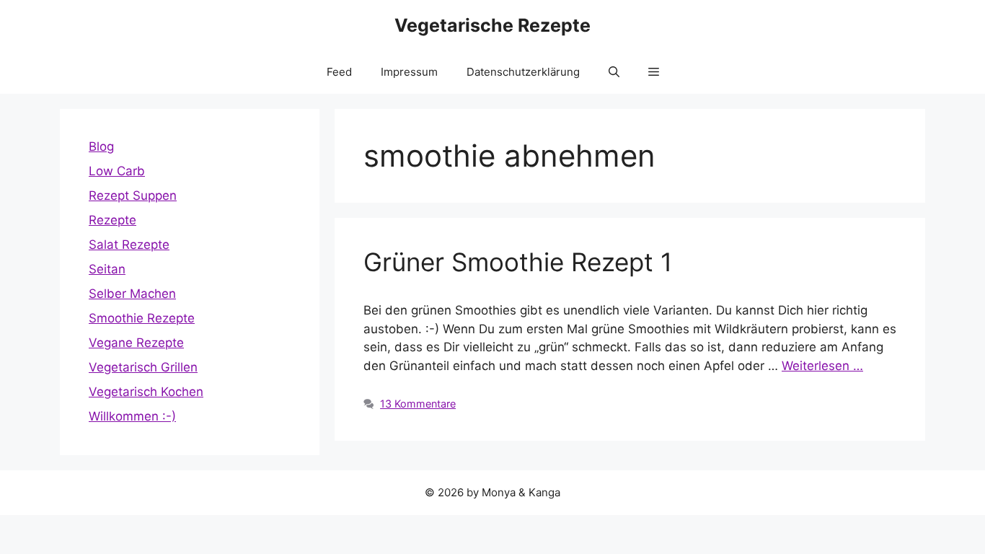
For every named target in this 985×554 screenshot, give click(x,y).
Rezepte (112, 220)
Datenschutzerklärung (523, 72)
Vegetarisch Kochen (146, 391)
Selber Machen (132, 293)
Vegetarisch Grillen (143, 367)
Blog (101, 146)
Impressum (409, 72)
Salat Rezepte (129, 244)
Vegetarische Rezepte (492, 25)
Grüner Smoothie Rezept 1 (517, 262)
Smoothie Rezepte (142, 318)
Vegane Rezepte (136, 342)
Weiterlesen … (822, 366)
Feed (339, 72)
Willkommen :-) (132, 416)
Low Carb (117, 171)
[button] (614, 72)
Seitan (107, 269)
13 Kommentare (418, 403)
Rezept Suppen (133, 195)
